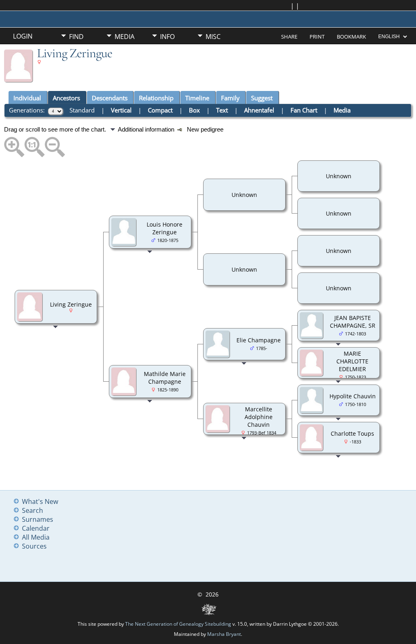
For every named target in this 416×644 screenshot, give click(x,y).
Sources (34, 546)
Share (289, 36)
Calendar (36, 528)
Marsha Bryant (224, 634)
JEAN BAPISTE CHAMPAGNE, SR (352, 321)
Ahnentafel (259, 110)
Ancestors (66, 98)
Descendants (110, 98)
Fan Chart (303, 110)
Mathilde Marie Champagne (165, 377)
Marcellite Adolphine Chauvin (259, 416)
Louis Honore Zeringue (164, 228)
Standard (82, 110)
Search (32, 510)
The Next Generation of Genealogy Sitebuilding (178, 623)
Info (167, 36)
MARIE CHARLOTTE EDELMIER (352, 361)
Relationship (156, 98)
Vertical (121, 110)
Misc (213, 36)
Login (22, 36)
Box (194, 110)
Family (230, 98)
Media (124, 36)
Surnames (37, 519)
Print (317, 36)
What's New (40, 501)
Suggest (262, 98)
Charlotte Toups (352, 433)
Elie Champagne (258, 340)
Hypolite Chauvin (352, 396)
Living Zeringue (71, 304)
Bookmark (351, 36)
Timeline (197, 98)
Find (76, 36)
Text (222, 110)
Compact (160, 110)
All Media (36, 537)
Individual (27, 98)
